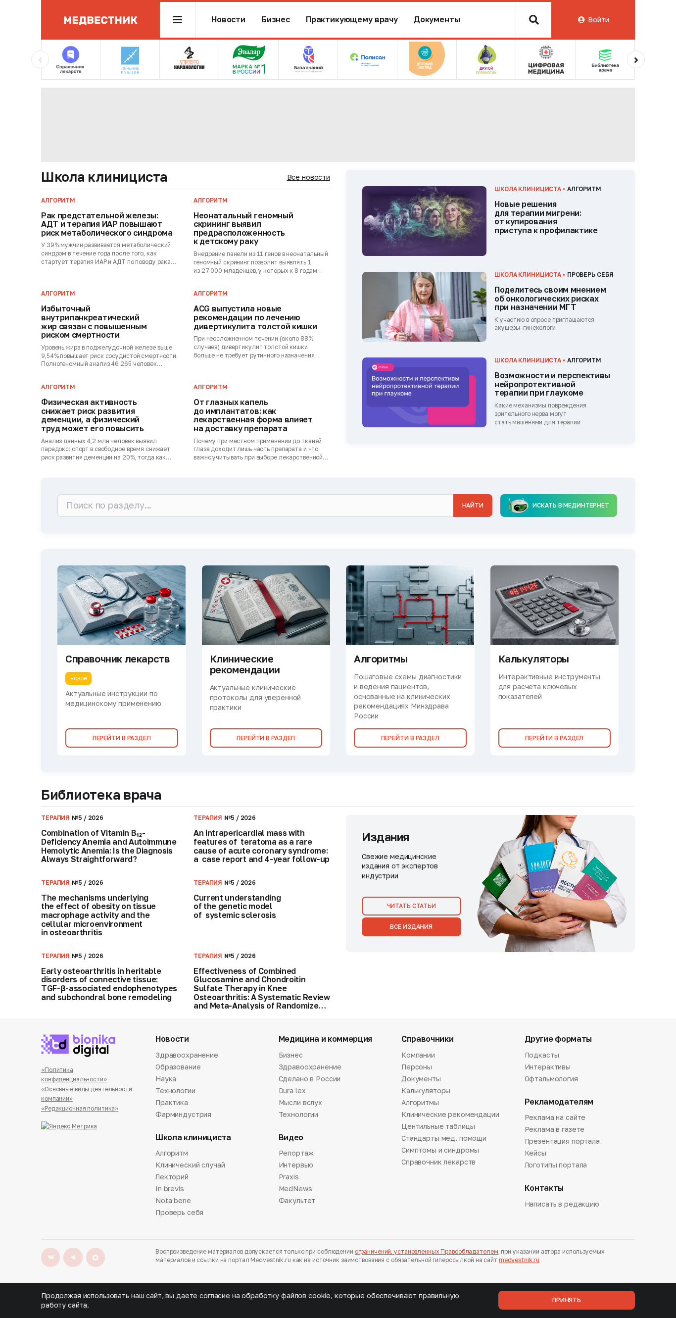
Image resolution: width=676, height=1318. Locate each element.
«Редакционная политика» (79, 1108)
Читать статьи (411, 906)
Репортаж (296, 1153)
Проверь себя (179, 1212)
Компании (418, 1055)
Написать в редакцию (562, 1204)
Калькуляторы (425, 1090)
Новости (228, 19)
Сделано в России (310, 1078)
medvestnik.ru (519, 1260)
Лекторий (172, 1176)
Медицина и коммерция (326, 1039)
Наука (165, 1078)
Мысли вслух (300, 1102)
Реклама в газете (555, 1129)
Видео (291, 1137)
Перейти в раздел (122, 738)
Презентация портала (562, 1141)
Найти (472, 505)
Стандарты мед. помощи (443, 1138)
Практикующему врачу (352, 19)
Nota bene (173, 1200)
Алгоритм (171, 1153)
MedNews (295, 1188)
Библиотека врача (101, 795)
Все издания (411, 926)
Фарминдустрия (183, 1114)
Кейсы (535, 1153)
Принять (566, 1300)
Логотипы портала (556, 1165)
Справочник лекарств (438, 1162)
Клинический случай (190, 1165)
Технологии (175, 1090)
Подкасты (542, 1055)
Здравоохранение (186, 1055)
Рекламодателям (559, 1102)
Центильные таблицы (438, 1126)
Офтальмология (551, 1078)
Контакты (544, 1188)
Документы (437, 19)
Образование (177, 1067)
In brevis (169, 1188)
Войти (598, 19)
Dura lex (292, 1090)
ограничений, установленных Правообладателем (426, 1251)
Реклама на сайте (555, 1118)
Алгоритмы (420, 1102)
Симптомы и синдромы (440, 1150)
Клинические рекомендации (450, 1114)
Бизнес (275, 19)
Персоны (416, 1067)
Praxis (289, 1176)
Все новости (308, 177)
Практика (171, 1102)
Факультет (297, 1200)
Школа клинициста (104, 177)
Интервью (296, 1165)
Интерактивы (548, 1067)
